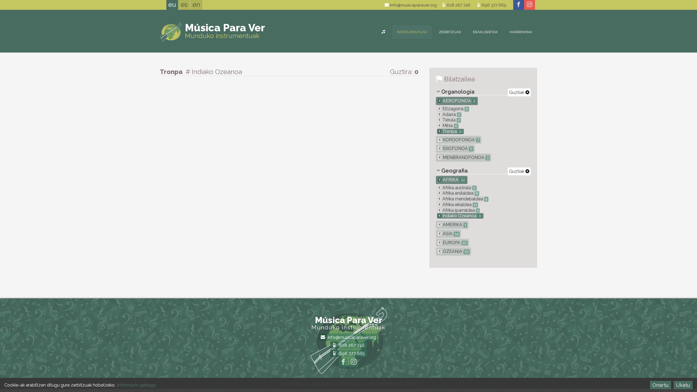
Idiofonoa (457, 148)
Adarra (450, 114)
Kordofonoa (460, 139)
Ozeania (455, 251)
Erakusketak (485, 32)
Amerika (454, 224)
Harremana (521, 32)
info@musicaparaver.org (413, 5)
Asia (450, 233)
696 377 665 (493, 5)
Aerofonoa (458, 100)
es (184, 4)
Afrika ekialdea (459, 204)
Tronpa (451, 131)
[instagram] (529, 5)
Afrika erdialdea (459, 193)
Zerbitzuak (450, 32)
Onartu (660, 385)
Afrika (453, 179)
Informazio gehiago (136, 385)
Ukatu (683, 385)
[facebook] (518, 5)
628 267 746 (458, 5)
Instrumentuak (412, 32)
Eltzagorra (454, 108)
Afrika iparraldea (460, 210)
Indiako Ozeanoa (461, 215)
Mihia (449, 125)
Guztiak (517, 92)
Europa (454, 242)
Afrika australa (458, 187)
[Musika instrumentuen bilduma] (383, 32)
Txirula (450, 119)
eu (172, 4)
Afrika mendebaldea (464, 198)
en (196, 4)
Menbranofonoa (465, 157)
